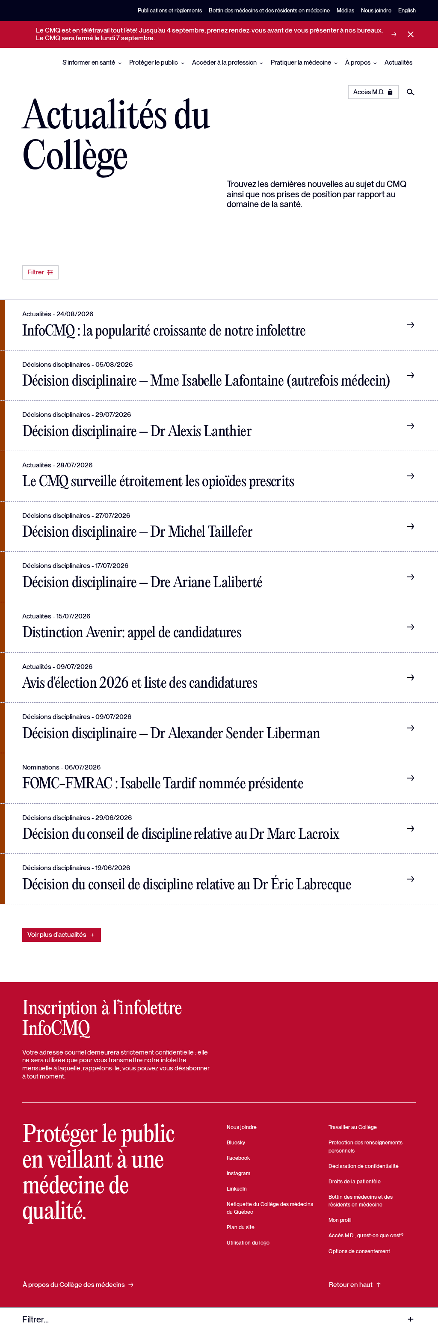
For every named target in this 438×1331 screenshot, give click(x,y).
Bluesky (236, 1142)
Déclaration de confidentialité (363, 1166)
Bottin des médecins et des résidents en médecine (269, 10)
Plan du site (241, 1227)
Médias (345, 10)
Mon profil (340, 1220)
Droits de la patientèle (354, 1181)
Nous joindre (376, 10)
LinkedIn (237, 1188)
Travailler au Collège (352, 1127)
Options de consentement (359, 1251)
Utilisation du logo (248, 1242)
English (407, 10)
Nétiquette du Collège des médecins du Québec (270, 1208)
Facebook (238, 1158)
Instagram (238, 1173)
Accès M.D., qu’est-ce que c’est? (365, 1235)
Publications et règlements (170, 10)
